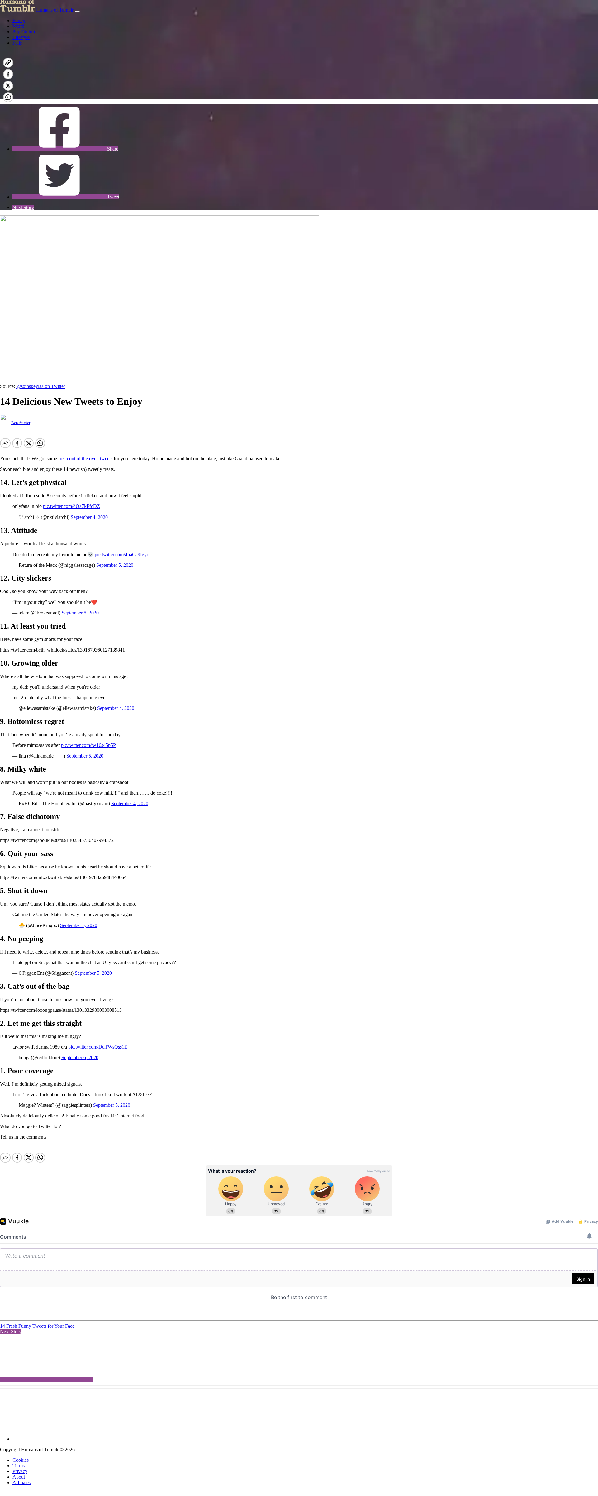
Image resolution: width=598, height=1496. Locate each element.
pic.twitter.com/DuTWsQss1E (97, 1046)
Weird (18, 26)
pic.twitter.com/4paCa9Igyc (122, 554)
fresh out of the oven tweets (85, 458)
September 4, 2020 (89, 517)
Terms (18, 1465)
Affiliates (21, 1482)
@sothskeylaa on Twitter (40, 386)
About (18, 1476)
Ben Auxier (20, 422)
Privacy (19, 1471)
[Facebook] (59, 95)
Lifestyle (21, 37)
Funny (18, 20)
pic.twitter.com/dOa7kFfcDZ (71, 506)
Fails (17, 42)
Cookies (20, 1460)
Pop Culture (24, 31)
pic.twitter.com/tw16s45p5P (88, 745)
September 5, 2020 (114, 565)
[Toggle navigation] (77, 11)
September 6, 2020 (79, 1057)
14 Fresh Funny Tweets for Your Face (37, 1326)
